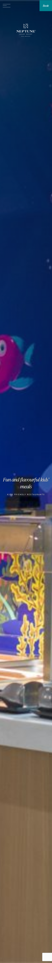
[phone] (24, 5)
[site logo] (26, 30)
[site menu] (6, 5)
